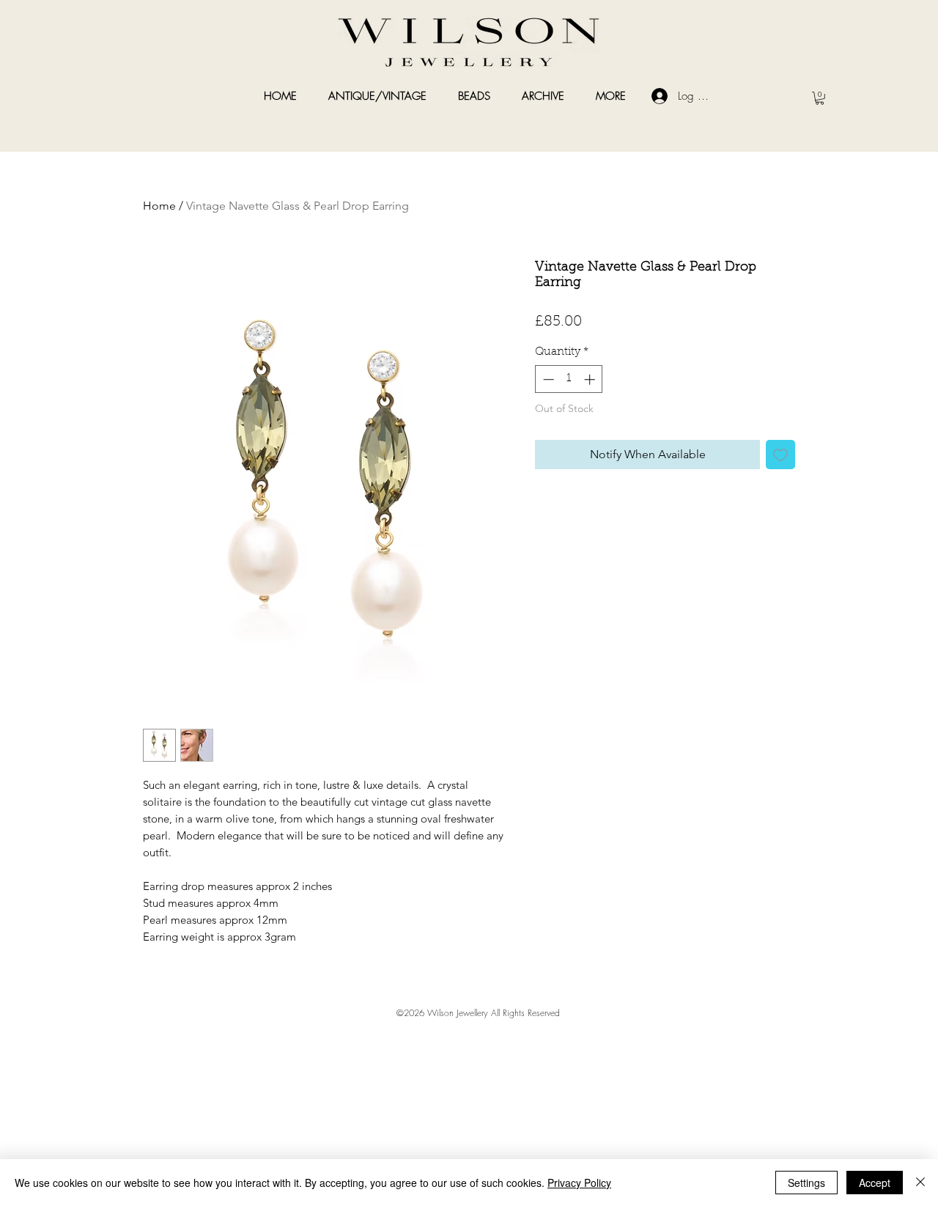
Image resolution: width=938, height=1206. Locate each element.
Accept (874, 1182)
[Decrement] (547, 379)
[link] (819, 98)
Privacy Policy (579, 1182)
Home (159, 206)
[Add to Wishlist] (780, 454)
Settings (806, 1182)
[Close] (920, 1182)
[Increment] (591, 379)
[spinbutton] (569, 379)
